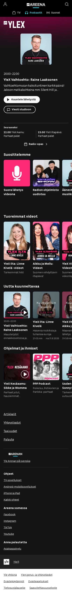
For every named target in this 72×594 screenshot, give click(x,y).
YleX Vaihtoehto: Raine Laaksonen (16, 328)
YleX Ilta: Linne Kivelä (43, 324)
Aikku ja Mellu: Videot (43, 266)
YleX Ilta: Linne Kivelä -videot (14, 266)
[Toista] (25, 313)
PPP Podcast (42, 383)
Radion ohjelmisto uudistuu (46, 192)
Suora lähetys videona (13, 192)
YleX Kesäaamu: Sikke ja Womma (15, 386)
